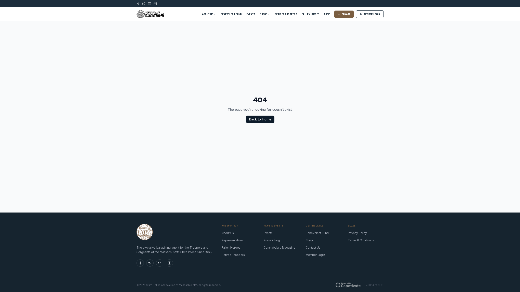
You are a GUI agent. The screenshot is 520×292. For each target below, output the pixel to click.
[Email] (149, 3)
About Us (207, 14)
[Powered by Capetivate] (348, 285)
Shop (327, 14)
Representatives (233, 240)
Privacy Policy (357, 233)
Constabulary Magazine (279, 247)
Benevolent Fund (231, 14)
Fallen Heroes (310, 14)
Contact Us (313, 247)
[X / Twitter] (143, 3)
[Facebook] (138, 3)
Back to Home (260, 119)
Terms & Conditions (361, 240)
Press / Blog (272, 240)
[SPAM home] (150, 14)
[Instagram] (155, 3)
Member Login (372, 14)
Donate (346, 14)
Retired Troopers (286, 14)
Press (263, 14)
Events (250, 14)
